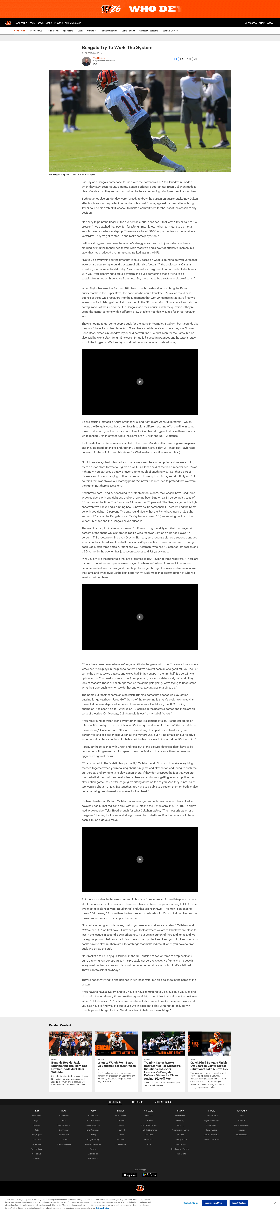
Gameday (121, 1120)
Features (93, 1149)
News (242, 1116)
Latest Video (93, 1116)
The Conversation (64, 1144)
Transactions (37, 1144)
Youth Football (241, 1135)
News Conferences (93, 1130)
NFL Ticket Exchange (149, 1130)
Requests (241, 1130)
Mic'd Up (93, 1135)
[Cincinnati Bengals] (140, 1188)
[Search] (246, 23)
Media (64, 1120)
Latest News (64, 1116)
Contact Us (36, 1154)
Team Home (36, 1116)
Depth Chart (36, 1139)
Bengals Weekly (93, 1139)
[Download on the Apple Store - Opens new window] (129, 1175)
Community (64, 1130)
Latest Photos (120, 1116)
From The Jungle (93, 1120)
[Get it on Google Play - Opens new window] (149, 1176)
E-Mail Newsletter (64, 1125)
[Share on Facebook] (176, 60)
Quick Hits (64, 1139)
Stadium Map (180, 1144)
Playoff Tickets (211, 1125)
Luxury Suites (211, 1130)
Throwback (121, 1130)
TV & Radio (148, 1120)
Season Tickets (212, 1116)
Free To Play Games (148, 1125)
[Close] (275, 1203)
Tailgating (180, 1125)
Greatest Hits (93, 1154)
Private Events (180, 1154)
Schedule (148, 1116)
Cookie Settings (190, 1203)
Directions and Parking (180, 1149)
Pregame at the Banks (180, 1130)
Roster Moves (63, 1135)
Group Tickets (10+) (211, 1135)
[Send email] (188, 60)
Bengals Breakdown (93, 1144)
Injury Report (37, 1135)
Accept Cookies (239, 1203)
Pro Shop (180, 1135)
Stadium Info (180, 1116)
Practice (121, 1125)
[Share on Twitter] (182, 60)
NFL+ (149, 1144)
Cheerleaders (121, 1144)
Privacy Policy (102, 1208)
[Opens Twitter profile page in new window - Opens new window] (95, 64)
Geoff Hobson (99, 58)
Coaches (36, 1125)
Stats (37, 1130)
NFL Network (93, 1159)
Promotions (148, 1139)
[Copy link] (194, 59)
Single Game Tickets (212, 1120)
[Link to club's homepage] (8, 22)
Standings (149, 1135)
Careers (37, 1159)
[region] (140, 1203)
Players (36, 1120)
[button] (140, 381)
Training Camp (36, 1149)
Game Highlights (93, 1125)
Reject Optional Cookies (214, 1203)
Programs (242, 1120)
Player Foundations (241, 1125)
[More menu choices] (84, 23)
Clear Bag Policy (180, 1139)
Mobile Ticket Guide (211, 1139)
